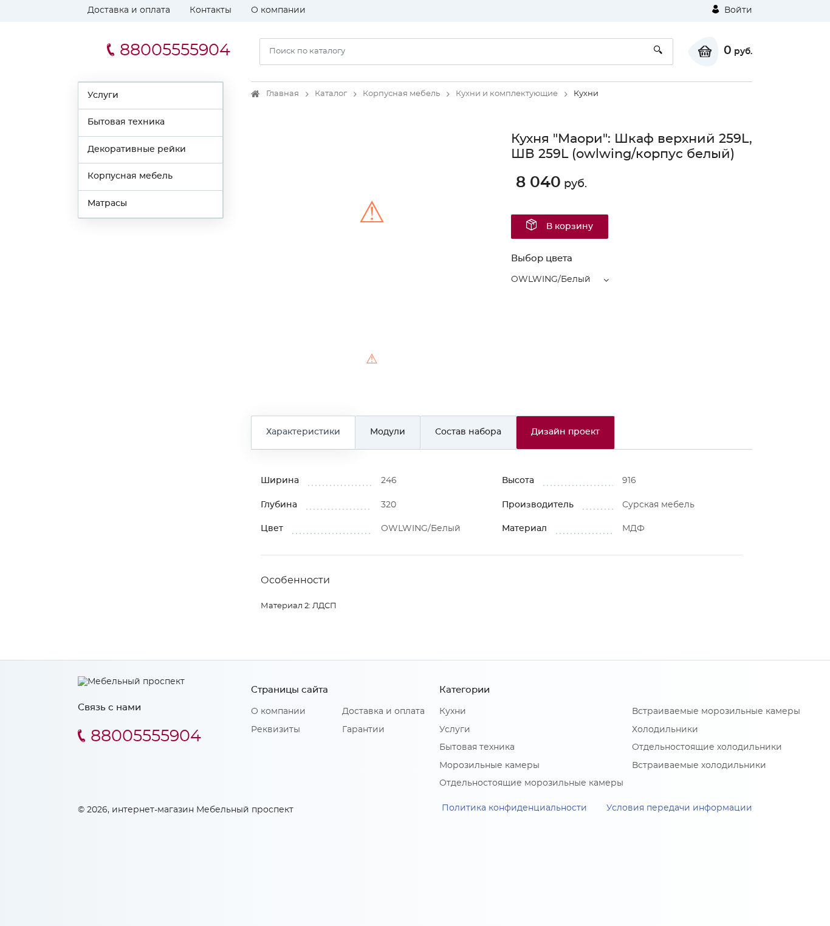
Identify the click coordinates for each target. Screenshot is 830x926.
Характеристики (303, 432)
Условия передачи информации (679, 808)
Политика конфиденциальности (514, 808)
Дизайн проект (565, 432)
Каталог (331, 94)
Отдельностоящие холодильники (707, 747)
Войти (737, 10)
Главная (282, 94)
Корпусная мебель (130, 176)
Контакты (211, 10)
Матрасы (107, 203)
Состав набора (468, 432)
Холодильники (665, 729)
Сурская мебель (658, 505)
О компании (278, 10)
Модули (387, 432)
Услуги (102, 95)
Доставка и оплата (128, 10)
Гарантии (363, 729)
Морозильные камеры (489, 765)
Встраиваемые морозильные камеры (716, 711)
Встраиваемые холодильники (699, 765)
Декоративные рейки (136, 149)
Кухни (452, 711)
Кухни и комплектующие (507, 94)
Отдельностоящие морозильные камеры (531, 783)
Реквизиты (275, 729)
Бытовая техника (126, 122)
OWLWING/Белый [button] (551, 279)
